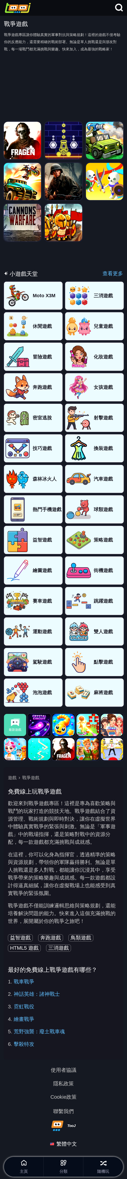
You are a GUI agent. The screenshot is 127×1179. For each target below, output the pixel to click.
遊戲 (12, 777)
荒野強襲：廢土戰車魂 (39, 1031)
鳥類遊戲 (81, 938)
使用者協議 (63, 1070)
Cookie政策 (63, 1097)
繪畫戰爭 (24, 1019)
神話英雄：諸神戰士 (37, 994)
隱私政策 (63, 1083)
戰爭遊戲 (30, 777)
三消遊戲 (58, 948)
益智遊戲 (20, 938)
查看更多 (113, 273)
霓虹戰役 (24, 1006)
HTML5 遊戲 (24, 948)
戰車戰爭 (24, 982)
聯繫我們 (63, 1111)
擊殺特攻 (24, 1044)
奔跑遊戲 (50, 938)
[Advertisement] (63, 97)
